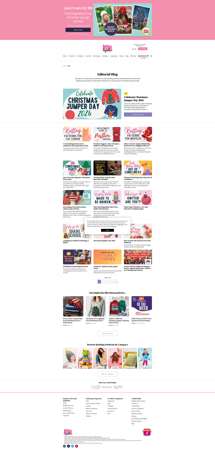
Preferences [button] (113, 226)
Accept (107, 230)
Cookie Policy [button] (120, 224)
